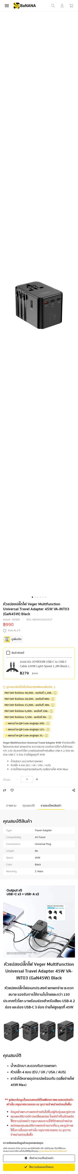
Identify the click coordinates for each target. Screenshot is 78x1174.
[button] (32, 597)
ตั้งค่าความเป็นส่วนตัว (41, 1158)
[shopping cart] (71, 5)
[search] (53, 5)
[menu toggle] (7, 5)
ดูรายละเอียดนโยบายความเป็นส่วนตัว (53, 1151)
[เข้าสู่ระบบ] (62, 5)
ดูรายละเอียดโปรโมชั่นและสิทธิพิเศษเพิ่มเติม (29, 687)
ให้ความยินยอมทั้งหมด (41, 1167)
